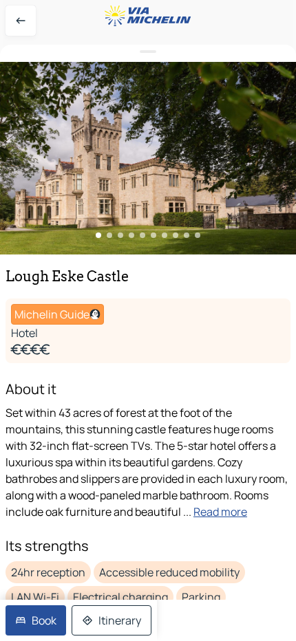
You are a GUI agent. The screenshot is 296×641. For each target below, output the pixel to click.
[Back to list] (21, 21)
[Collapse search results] (148, 52)
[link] (36, 620)
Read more (220, 511)
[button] (148, 158)
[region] (148, 158)
